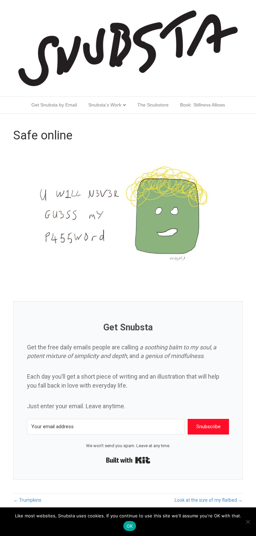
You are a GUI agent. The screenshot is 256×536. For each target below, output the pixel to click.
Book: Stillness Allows (202, 104)
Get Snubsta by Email (54, 104)
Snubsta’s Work (104, 104)
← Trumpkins (27, 500)
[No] (247, 521)
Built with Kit (128, 460)
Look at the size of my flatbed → (209, 500)
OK (130, 526)
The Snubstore (153, 104)
